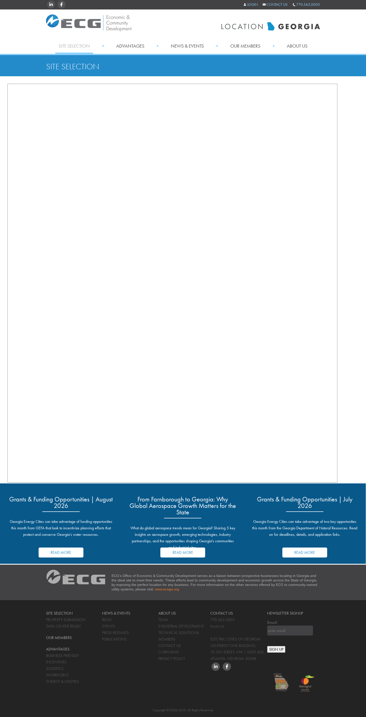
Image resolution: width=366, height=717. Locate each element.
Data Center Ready (63, 626)
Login (252, 4)
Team (163, 619)
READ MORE (61, 552)
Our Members (245, 46)
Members (166, 639)
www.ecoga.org (167, 589)
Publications (114, 639)
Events (108, 626)
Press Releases (115, 632)
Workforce (57, 675)
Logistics (54, 668)
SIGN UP (276, 649)
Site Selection (74, 46)
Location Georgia (88, 24)
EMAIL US (217, 626)
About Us (297, 46)
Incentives (56, 662)
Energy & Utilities (62, 681)
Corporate (168, 652)
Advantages (130, 46)
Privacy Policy (171, 658)
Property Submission (66, 619)
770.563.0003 (308, 4)
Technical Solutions (178, 632)
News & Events (187, 46)
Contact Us (277, 4)
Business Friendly (62, 655)
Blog (107, 619)
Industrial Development (181, 626)
